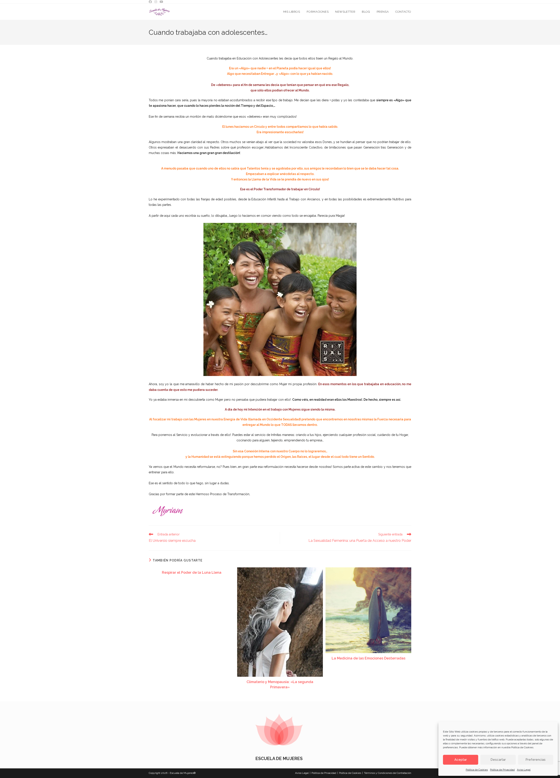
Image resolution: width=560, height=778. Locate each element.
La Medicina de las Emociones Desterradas (368, 658)
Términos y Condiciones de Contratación (387, 773)
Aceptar (460, 760)
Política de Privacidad (502, 769)
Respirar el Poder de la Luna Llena (191, 572)
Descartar (498, 760)
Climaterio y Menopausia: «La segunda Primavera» (280, 684)
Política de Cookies (522, 747)
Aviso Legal (523, 769)
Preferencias (535, 760)
